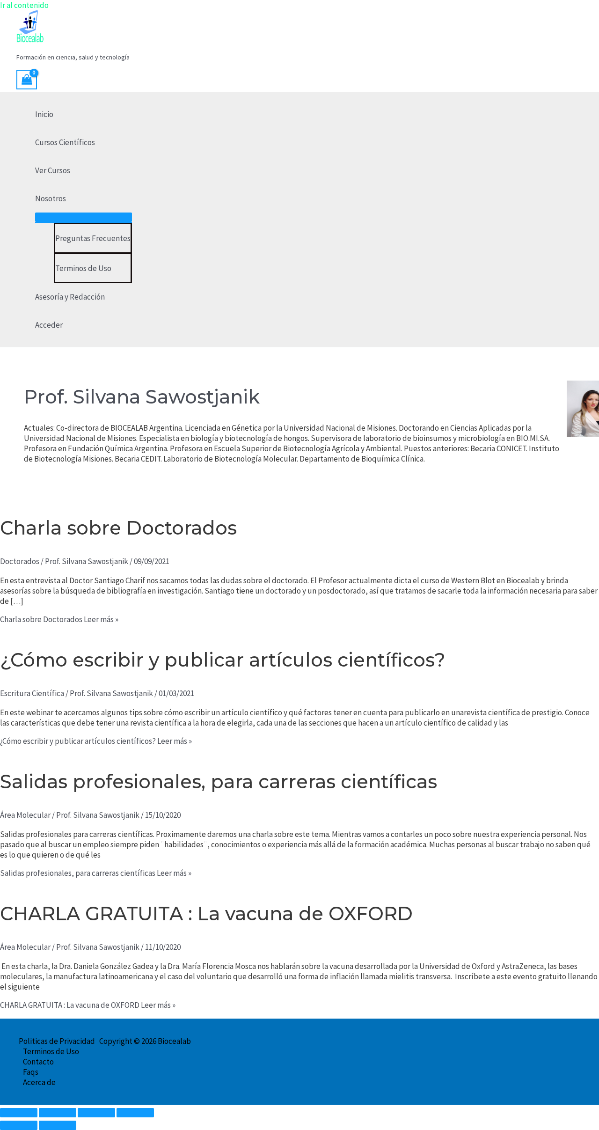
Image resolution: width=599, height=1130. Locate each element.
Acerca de (39, 1082)
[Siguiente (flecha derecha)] (57, 1125)
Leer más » (59, 619)
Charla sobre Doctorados (118, 527)
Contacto (38, 1062)
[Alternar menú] (83, 217)
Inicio (44, 114)
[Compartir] (96, 1112)
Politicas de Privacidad (57, 1041)
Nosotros (50, 198)
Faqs (30, 1072)
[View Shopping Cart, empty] (26, 79)
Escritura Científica (32, 693)
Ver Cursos (52, 170)
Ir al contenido (24, 5)
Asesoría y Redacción (70, 297)
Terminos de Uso (83, 268)
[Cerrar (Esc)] (135, 1112)
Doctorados (19, 561)
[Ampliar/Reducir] (18, 1112)
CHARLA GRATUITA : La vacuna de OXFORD (206, 913)
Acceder (49, 325)
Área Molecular (25, 815)
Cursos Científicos (65, 142)
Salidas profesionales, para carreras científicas (218, 781)
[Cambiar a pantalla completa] (57, 1112)
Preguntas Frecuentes (93, 238)
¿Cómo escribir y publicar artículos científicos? (223, 659)
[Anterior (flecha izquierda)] (18, 1125)
